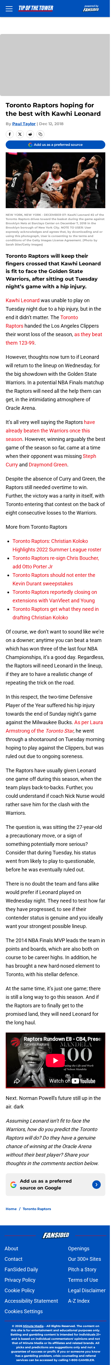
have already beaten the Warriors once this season (50, 430)
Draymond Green (48, 465)
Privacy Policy (20, 1280)
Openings (78, 1248)
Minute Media (33, 1326)
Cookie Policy (20, 1290)
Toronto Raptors (37, 1209)
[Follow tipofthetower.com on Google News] (96, 1184)
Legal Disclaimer (87, 1290)
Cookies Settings (24, 1311)
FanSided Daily (21, 1269)
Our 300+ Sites (84, 1259)
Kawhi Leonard (23, 300)
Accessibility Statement (31, 1301)
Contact (13, 1259)
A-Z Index (79, 1301)
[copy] (40, 134)
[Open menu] (9, 8)
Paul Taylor (24, 123)
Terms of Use (83, 1280)
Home (11, 1209)
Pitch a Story (82, 1269)
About (11, 1248)
